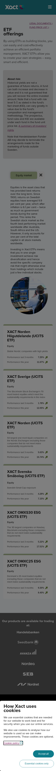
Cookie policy (11, 743)
